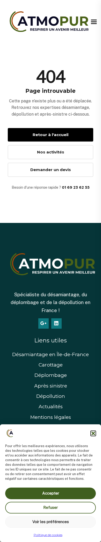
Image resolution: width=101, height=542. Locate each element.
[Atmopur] (47, 22)
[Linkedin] (56, 323)
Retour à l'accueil (50, 134)
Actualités (51, 407)
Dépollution (50, 396)
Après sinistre (50, 386)
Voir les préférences (50, 521)
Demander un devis (50, 169)
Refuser (50, 507)
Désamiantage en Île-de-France (50, 354)
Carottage (51, 365)
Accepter (50, 493)
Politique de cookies (48, 535)
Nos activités (50, 152)
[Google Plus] (43, 323)
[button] (93, 433)
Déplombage (50, 375)
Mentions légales (50, 417)
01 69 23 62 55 (76, 187)
